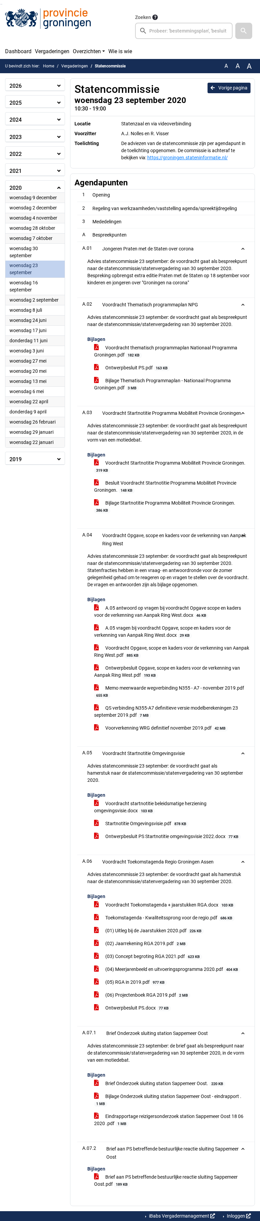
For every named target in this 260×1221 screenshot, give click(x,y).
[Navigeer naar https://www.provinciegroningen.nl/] (48, 26)
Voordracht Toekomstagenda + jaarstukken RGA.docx (168, 905)
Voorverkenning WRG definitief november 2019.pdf (164, 728)
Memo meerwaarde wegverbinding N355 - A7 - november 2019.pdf (170, 691)
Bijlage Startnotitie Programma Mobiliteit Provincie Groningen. (165, 506)
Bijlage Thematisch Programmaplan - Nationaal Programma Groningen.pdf (162, 384)
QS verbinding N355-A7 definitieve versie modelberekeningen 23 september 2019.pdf (166, 711)
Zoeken (143, 17)
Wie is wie (120, 51)
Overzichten (87, 51)
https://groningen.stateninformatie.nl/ (187, 157)
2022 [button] (15, 154)
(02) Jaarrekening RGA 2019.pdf (145, 943)
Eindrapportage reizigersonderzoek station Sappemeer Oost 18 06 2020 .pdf (168, 1120)
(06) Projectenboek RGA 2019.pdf (146, 995)
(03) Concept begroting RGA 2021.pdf (152, 956)
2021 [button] (15, 171)
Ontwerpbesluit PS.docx (136, 1008)
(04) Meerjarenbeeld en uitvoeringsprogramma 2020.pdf (171, 969)
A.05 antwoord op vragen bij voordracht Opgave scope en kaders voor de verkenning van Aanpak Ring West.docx (167, 611)
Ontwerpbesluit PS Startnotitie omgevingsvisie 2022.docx (171, 836)
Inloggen (236, 1216)
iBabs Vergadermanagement (179, 1216)
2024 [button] (15, 120)
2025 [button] (15, 103)
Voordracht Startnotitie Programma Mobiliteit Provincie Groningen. (170, 466)
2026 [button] (15, 86)
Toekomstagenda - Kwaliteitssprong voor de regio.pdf (168, 917)
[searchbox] (184, 31)
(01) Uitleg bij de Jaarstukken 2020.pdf (152, 930)
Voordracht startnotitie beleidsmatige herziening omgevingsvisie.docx (150, 807)
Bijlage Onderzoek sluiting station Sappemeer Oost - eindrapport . (168, 1100)
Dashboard (18, 51)
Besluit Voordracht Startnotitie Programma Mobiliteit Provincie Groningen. (165, 486)
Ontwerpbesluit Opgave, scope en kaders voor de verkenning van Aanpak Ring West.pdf (167, 671)
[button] (243, 31)
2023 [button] (15, 137)
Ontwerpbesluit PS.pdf (136, 367)
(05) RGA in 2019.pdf (134, 982)
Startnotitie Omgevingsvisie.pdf (145, 823)
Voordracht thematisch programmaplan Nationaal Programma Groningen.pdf (165, 351)
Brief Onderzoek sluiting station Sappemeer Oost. (163, 1083)
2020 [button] (15, 188)
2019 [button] (15, 459)
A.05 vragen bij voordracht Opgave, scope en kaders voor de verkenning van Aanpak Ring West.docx (162, 631)
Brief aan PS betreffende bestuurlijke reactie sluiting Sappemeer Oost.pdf (166, 1180)
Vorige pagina (232, 87)
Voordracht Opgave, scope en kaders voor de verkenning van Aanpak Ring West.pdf (171, 651)
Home (48, 66)
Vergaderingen (52, 51)
